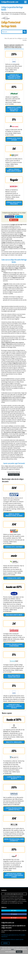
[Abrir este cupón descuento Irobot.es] (14, 93)
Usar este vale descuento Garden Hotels (13, 706)
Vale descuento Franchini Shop (14, 676)
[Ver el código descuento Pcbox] (14, 155)
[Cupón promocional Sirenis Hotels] (14, 794)
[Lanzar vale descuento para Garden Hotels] (14, 61)
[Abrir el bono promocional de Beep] (14, 494)
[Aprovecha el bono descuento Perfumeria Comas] (14, 856)
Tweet (19, 216)
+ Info (10, 14)
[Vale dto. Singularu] (14, 726)
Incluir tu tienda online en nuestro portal (12, 939)
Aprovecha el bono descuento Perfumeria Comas (14, 875)
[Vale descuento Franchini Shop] (14, 661)
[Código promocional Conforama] (14, 630)
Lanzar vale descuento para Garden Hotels (14, 76)
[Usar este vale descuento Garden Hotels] (14, 692)
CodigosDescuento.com (9, 2)
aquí (12, 949)
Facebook (10, 216)
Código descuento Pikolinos (14, 203)
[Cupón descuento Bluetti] (14, 757)
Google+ (14, 220)
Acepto (19, 952)
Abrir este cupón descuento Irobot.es (14, 109)
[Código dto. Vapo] (14, 562)
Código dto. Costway (13, 547)
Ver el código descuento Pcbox (14, 170)
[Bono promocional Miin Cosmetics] (14, 825)
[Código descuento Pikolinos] (14, 186)
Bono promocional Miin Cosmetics (14, 840)
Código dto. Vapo (14, 578)
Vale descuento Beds (14, 615)
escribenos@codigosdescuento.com (14, 894)
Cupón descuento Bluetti (14, 778)
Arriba (5, 943)
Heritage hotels (14, 474)
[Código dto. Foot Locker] (14, 126)
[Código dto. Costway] (14, 531)
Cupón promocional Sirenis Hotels (14, 809)
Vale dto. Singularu (14, 742)
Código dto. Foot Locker (14, 139)
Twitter (14, 910)
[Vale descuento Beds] (14, 593)
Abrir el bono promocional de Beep (14, 515)
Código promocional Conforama (13, 645)
